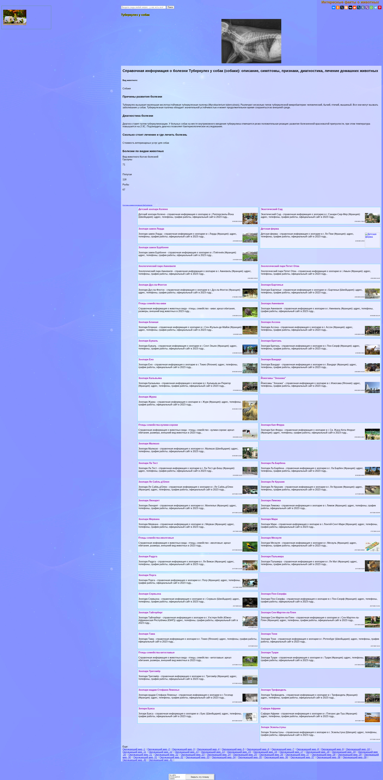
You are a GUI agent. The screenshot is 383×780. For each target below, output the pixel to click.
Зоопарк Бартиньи (272, 285)
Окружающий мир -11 (134, 752)
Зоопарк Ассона (270, 322)
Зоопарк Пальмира (272, 556)
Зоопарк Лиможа (271, 500)
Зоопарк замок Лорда (151, 228)
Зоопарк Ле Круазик (273, 482)
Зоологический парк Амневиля (157, 266)
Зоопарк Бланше (148, 322)
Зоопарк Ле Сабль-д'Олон (153, 482)
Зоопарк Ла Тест (148, 463)
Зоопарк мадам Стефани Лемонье (158, 690)
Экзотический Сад (271, 209)
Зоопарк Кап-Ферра (272, 425)
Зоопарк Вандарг (271, 359)
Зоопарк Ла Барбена (273, 463)
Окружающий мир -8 (307, 749)
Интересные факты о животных (352, 2)
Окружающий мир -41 (160, 760)
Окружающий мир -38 (328, 757)
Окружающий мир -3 (183, 749)
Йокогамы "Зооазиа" (273, 378)
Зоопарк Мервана (148, 519)
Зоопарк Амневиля (272, 303)
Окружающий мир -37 (302, 757)
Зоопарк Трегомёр (149, 671)
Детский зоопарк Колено (153, 209)
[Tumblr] (363, 7)
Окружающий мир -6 (258, 749)
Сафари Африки (271, 708)
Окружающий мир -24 (219, 754)
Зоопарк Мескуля (271, 538)
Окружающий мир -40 (134, 760)
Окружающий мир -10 (358, 749)
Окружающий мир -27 (297, 754)
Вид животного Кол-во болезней (143, 154)
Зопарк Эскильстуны (273, 727)
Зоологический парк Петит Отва (280, 266)
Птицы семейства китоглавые (156, 652)
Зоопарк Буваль (148, 341)
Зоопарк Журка (147, 397)
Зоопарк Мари (269, 519)
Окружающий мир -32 (171, 757)
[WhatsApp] (371, 7)
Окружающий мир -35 (250, 757)
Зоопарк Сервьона (149, 594)
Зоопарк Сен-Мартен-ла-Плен (278, 612)
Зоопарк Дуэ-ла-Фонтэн (152, 285)
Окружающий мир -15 (239, 752)
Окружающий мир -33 (197, 757)
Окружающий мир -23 (193, 754)
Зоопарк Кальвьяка (150, 378)
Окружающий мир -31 (145, 757)
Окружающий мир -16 (265, 752)
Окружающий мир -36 (276, 757)
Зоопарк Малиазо (148, 443)
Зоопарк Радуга (147, 556)
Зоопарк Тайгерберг (150, 612)
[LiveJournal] (359, 7)
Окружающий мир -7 (283, 749)
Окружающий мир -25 (245, 754)
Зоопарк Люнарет (149, 500)
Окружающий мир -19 (344, 752)
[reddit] (354, 7)
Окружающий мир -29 (350, 754)
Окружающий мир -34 (224, 757)
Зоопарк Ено (146, 359)
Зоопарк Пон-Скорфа (273, 594)
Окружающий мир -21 (140, 754)
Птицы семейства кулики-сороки (158, 425)
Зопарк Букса (146, 708)
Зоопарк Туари (269, 652)
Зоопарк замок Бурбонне (153, 247)
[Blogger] (346, 7)
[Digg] (350, 7)
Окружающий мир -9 (332, 749)
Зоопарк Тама (146, 634)
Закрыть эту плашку (200, 777)
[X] (342, 7)
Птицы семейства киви (152, 303)
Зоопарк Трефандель (273, 690)
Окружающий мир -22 (166, 754)
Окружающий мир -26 (271, 754)
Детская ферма (270, 228)
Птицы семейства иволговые (156, 538)
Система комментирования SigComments (137, 205)
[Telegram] (375, 7)
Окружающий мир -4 (208, 749)
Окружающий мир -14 (213, 752)
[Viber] (367, 7)
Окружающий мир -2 (158, 749)
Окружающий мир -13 (187, 752)
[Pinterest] (380, 7)
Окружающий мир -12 (160, 752)
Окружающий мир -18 (317, 752)
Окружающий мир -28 (323, 754)
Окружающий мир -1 (134, 749)
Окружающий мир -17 (291, 752)
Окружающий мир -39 (355, 757)
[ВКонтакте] (333, 7)
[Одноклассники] (338, 7)
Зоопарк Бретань (271, 341)
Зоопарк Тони (269, 634)
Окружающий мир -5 (233, 749)
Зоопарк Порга (147, 575)
